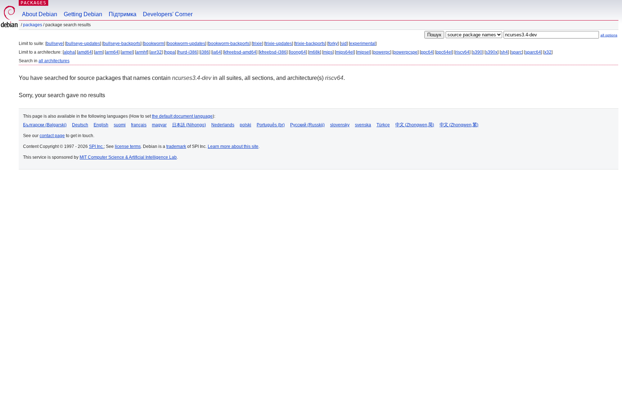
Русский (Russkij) (307, 124)
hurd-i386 (187, 52)
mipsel (363, 52)
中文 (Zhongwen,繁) (459, 124)
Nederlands (222, 124)
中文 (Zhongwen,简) (414, 124)
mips (328, 52)
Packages (33, 2)
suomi (120, 124)
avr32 (156, 52)
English (101, 124)
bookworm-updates (186, 43)
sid (344, 43)
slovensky (340, 124)
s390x (491, 52)
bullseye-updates (83, 43)
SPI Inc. (96, 146)
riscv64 (462, 52)
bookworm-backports (228, 43)
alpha (69, 52)
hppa (170, 52)
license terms (128, 146)
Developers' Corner (168, 14)
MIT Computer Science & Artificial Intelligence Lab (128, 157)
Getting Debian (83, 14)
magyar (159, 124)
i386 (204, 52)
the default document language (182, 116)
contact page (52, 135)
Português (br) (271, 124)
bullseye (54, 43)
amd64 (85, 52)
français (139, 124)
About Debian (39, 14)
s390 (477, 52)
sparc (516, 52)
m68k (314, 52)
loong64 (298, 52)
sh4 (504, 52)
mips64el (345, 52)
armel (127, 52)
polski (245, 124)
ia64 (216, 52)
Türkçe (383, 124)
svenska (363, 124)
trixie (257, 43)
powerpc (381, 52)
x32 (547, 52)
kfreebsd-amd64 (240, 52)
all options (608, 35)
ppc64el (444, 52)
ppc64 (427, 52)
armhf (141, 52)
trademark (176, 146)
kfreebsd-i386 (273, 52)
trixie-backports (310, 43)
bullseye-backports (121, 43)
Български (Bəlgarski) (45, 124)
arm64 (112, 52)
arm (99, 52)
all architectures (54, 60)
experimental (362, 43)
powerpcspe (405, 52)
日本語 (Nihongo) (189, 124)
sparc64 (533, 52)
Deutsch (80, 124)
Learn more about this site (233, 146)
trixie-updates (278, 43)
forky (333, 43)
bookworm (154, 43)
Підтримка (122, 14)
